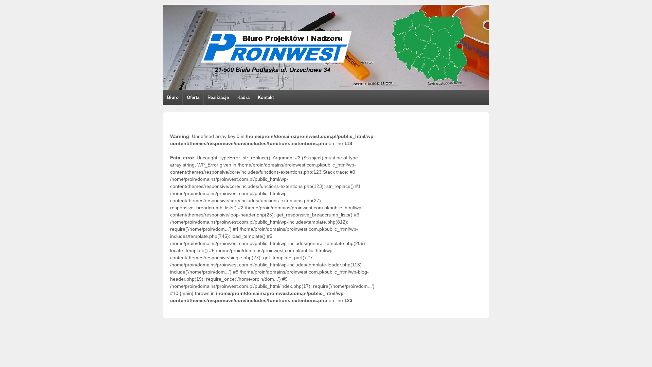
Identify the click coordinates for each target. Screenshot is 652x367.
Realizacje (218, 97)
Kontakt (266, 97)
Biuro (173, 97)
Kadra (243, 97)
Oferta (193, 97)
